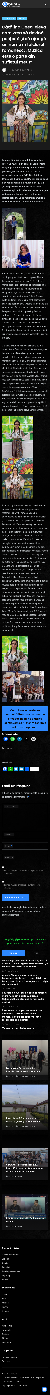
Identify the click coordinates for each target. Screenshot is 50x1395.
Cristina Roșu (10, 989)
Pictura (5, 1338)
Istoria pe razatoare (11, 1271)
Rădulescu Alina (12, 1024)
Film (4, 1298)
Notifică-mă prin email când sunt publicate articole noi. (21, 886)
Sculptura (6, 1342)
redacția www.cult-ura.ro (24, 1076)
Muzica (22, 18)
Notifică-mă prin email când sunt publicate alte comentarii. (23, 872)
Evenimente (9, 18)
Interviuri (6, 1267)
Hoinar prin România (11, 1254)
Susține (14, 1373)
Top (36, 953)
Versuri (5, 1311)
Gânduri (5, 1263)
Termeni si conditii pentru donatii (18, 1378)
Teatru (5, 1307)
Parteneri (8, 1382)
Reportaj (6, 1275)
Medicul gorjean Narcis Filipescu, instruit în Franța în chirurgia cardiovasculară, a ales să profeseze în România (25, 963)
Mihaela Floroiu (11, 971)
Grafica (5, 1334)
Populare (14, 953)
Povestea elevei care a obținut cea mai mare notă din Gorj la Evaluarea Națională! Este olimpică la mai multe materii (24, 997)
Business (6, 1361)
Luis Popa (18, 1176)
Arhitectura (7, 1326)
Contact (18, 1382)
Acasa (5, 1373)
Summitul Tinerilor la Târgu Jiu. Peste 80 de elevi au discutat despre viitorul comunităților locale (24, 1168)
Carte (4, 1294)
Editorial (5, 1259)
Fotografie (7, 1330)
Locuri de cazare (9, 1357)
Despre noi (39, 1378)
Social (5, 1279)
